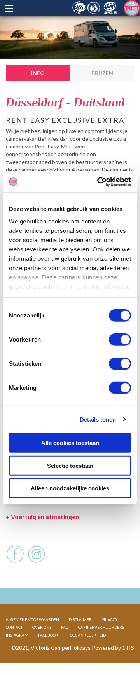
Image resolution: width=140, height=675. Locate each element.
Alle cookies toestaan (70, 443)
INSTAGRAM (17, 635)
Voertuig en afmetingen (42, 516)
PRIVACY (110, 619)
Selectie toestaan (70, 465)
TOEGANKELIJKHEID (87, 635)
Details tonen (98, 419)
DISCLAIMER (80, 619)
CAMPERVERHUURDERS (101, 627)
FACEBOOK (48, 635)
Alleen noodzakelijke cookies (70, 488)
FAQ (64, 627)
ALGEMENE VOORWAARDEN (32, 619)
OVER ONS (41, 627)
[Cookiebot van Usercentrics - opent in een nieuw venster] (98, 181)
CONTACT (14, 627)
